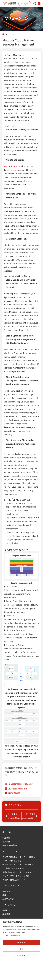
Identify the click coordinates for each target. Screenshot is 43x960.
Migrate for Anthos (12, 166)
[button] (34, 3)
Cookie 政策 (15, 935)
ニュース (6, 831)
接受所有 (21, 942)
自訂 (21, 949)
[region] (21, 939)
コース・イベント (10, 885)
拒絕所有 (21, 955)
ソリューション (9, 850)
